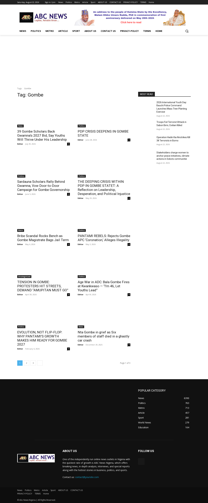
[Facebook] (171, 2)
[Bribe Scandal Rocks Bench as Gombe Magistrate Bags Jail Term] (43, 219)
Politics (82, 126)
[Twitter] (180, 2)
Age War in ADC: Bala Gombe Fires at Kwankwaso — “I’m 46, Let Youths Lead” (104, 286)
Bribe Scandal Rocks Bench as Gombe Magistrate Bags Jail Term (43, 238)
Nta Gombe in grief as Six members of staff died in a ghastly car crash (103, 336)
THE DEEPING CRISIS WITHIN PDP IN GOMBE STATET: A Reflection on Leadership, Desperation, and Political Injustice (104, 188)
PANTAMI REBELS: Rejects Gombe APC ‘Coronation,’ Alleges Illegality (104, 238)
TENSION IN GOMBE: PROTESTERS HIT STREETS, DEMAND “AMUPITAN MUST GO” (42, 286)
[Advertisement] (104, 59)
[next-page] (40, 363)
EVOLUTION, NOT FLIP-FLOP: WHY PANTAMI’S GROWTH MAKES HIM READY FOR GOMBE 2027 (42, 338)
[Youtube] (189, 2)
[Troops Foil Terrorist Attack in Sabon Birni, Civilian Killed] (146, 126)
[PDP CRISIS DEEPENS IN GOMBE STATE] (104, 114)
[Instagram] (175, 2)
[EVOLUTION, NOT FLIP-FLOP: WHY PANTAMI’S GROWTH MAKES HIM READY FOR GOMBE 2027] (43, 315)
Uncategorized (24, 276)
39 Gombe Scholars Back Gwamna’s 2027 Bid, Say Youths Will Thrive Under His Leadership (42, 135)
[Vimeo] (184, 2)
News (20, 126)
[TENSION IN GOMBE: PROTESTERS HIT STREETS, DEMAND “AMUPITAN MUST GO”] (43, 265)
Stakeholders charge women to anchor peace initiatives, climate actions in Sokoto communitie (172, 155)
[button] (187, 31)
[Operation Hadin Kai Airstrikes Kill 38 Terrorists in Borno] (146, 141)
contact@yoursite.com (87, 477)
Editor (20, 144)
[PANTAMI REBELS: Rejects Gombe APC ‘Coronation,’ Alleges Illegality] (104, 219)
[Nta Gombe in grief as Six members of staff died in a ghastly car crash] (104, 315)
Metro (20, 230)
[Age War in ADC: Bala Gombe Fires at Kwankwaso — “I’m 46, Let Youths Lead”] (104, 265)
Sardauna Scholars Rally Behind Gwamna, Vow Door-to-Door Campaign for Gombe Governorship (43, 186)
